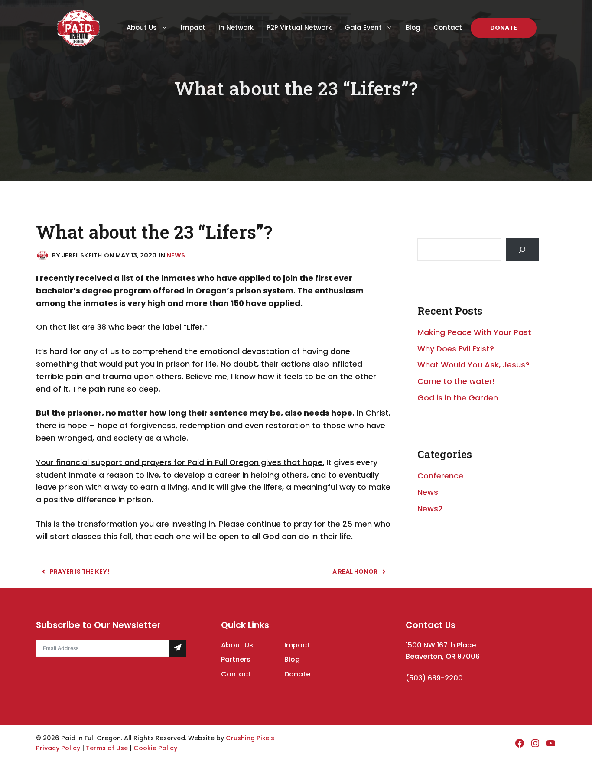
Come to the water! (456, 381)
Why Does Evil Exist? (455, 348)
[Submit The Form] (177, 648)
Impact (193, 27)
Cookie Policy (155, 748)
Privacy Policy (58, 748)
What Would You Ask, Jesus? (473, 364)
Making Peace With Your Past (474, 332)
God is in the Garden (457, 397)
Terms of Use (107, 748)
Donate (503, 27)
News (175, 255)
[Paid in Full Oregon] (78, 27)
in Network (236, 27)
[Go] (522, 249)
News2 (430, 508)
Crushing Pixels (250, 738)
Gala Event (363, 27)
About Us (142, 27)
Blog (413, 27)
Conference (440, 475)
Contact (447, 27)
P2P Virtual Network (299, 27)
